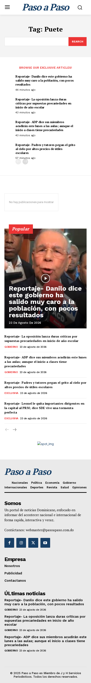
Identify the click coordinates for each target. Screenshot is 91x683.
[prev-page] (18, 161)
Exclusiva (11, 393)
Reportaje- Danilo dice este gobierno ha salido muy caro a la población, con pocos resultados (44, 80)
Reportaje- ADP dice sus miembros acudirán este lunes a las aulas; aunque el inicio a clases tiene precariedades (44, 126)
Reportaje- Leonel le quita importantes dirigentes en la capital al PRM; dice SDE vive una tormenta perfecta (44, 407)
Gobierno (11, 346)
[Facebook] (9, 543)
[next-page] (25, 161)
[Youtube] (45, 543)
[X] (33, 543)
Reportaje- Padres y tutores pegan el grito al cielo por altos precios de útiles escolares (45, 149)
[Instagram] (21, 543)
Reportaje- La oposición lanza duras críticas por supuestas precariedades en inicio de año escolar (43, 103)
